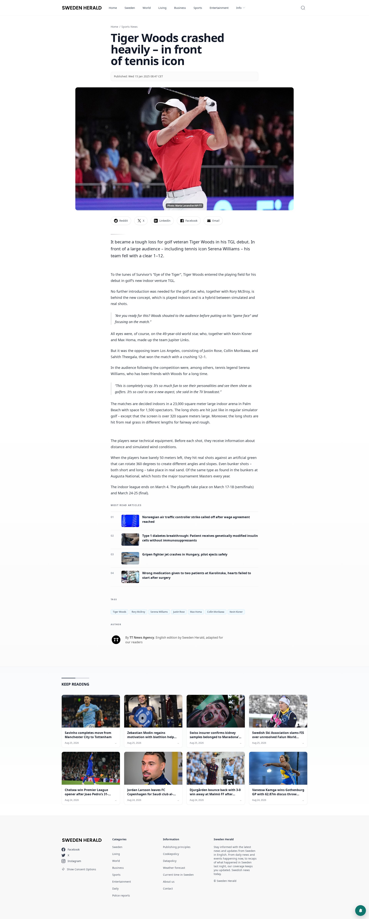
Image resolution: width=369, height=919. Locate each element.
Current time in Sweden (178, 874)
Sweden (130, 8)
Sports (198, 8)
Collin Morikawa (215, 611)
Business (180, 8)
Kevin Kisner (236, 611)
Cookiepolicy (171, 854)
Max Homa (196, 611)
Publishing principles (176, 847)
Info (239, 8)
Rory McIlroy (138, 611)
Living (162, 8)
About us (169, 881)
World (147, 8)
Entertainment (219, 8)
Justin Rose (179, 611)
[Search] (303, 7)
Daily (115, 888)
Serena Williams (159, 611)
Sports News (129, 26)
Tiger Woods (119, 611)
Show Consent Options (81, 869)
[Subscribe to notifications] (360, 910)
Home (113, 8)
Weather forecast (174, 868)
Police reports (121, 895)
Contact (168, 888)
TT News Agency (142, 637)
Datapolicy (169, 861)
